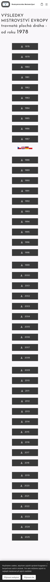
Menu (46, 4)
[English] (23, 148)
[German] (27, 148)
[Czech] (19, 148)
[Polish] (30, 148)
